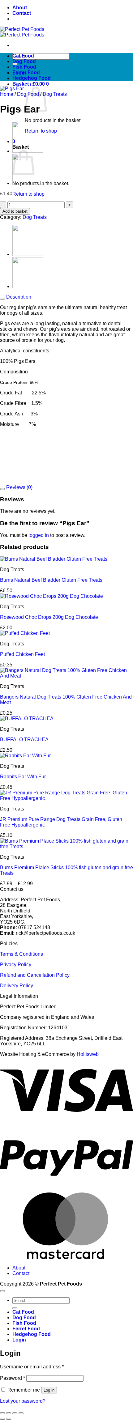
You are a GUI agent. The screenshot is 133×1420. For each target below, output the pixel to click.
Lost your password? (22, 1401)
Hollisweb (88, 1054)
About (19, 7)
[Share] (14, 1413)
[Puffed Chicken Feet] (27, 183)
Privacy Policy (15, 964)
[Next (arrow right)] (8, 1419)
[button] (30, 84)
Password (12, 1378)
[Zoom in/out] (2, 1413)
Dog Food (24, 61)
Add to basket (15, 211)
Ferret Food (26, 72)
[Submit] (14, 1308)
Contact (21, 13)
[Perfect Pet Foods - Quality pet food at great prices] (22, 32)
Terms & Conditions (21, 954)
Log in (49, 1390)
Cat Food (23, 55)
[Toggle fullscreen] (8, 1413)
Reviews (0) (18, 487)
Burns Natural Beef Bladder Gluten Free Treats (51, 580)
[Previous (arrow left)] (2, 1419)
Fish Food (24, 67)
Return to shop (28, 194)
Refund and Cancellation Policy (35, 975)
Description (18, 297)
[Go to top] (2, 1291)
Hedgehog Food (31, 78)
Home (6, 94)
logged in (38, 535)
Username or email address (32, 1366)
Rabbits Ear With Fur (23, 776)
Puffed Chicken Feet (22, 654)
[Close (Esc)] (21, 1413)
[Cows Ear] (27, 254)
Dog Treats (55, 94)
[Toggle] (2, 299)
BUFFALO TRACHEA (24, 739)
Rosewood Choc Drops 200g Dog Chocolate (49, 617)
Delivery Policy (16, 985)
